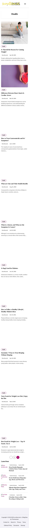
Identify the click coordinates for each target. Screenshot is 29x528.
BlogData (25, 517)
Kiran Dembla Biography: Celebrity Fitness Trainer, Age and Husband (18, 468)
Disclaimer (16, 525)
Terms (24, 522)
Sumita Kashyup (13, 465)
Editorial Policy (8, 525)
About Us (13, 522)
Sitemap (23, 525)
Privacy (19, 522)
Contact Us (6, 522)
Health (3, 46)
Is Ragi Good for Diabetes (9, 268)
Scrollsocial (5, 55)
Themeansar (15, 519)
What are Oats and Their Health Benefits (14, 184)
